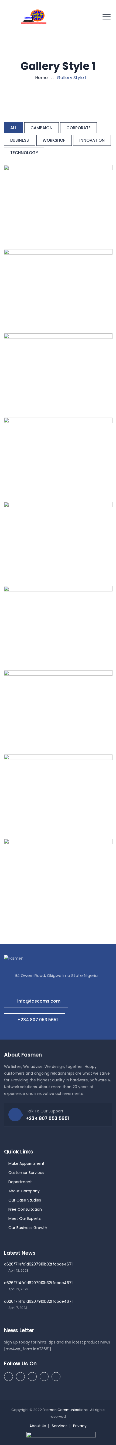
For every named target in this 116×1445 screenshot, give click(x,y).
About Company (24, 1191)
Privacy (80, 1426)
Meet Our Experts (24, 1218)
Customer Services (26, 1172)
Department (20, 1182)
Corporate (78, 128)
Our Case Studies (24, 1200)
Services (59, 1426)
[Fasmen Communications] (33, 16)
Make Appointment (26, 1163)
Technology (24, 152)
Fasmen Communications (65, 1409)
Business (19, 140)
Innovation (92, 140)
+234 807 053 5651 (37, 1020)
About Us (37, 1426)
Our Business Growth (27, 1227)
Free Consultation (25, 1209)
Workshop (54, 140)
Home (40, 78)
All (13, 128)
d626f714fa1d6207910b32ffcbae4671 (38, 1264)
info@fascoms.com (38, 1001)
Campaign (41, 128)
